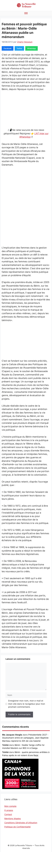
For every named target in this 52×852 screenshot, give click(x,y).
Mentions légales (12, 818)
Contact (8, 814)
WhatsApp (31, 48)
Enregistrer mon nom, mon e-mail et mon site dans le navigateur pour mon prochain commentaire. (26, 704)
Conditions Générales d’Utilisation (20, 822)
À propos (8, 810)
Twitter (19, 48)
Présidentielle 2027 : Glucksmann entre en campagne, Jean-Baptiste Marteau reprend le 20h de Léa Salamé (25, 738)
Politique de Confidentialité (17, 827)
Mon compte (10, 806)
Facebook (7, 48)
